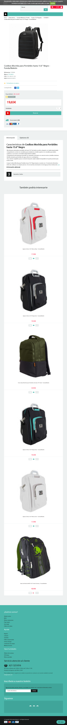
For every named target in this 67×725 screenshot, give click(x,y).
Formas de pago (7, 641)
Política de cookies (8, 626)
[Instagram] (37, 705)
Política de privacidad (9, 639)
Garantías (6, 637)
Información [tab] (11, 138)
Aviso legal (6, 624)
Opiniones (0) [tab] (24, 138)
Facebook (15, 88)
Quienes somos (7, 616)
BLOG (5, 618)
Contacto (6, 635)
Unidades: (9, 108)
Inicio (5, 14)
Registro (6, 633)
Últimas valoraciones (8, 620)
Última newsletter (8, 657)
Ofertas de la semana (9, 653)
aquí (36, 3)
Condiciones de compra (9, 643)
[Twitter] (30, 705)
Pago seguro (7, 622)
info (37, 258)
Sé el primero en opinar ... (13, 83)
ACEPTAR (53, 3)
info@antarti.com (8, 674)
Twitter (18, 88)
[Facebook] (33, 705)
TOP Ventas (6, 655)
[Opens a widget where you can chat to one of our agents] (60, 722)
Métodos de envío (8, 645)
